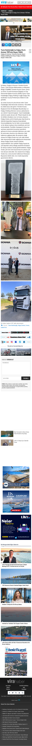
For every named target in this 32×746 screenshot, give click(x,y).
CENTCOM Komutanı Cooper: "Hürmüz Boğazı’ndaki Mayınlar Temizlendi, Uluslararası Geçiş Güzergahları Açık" (14, 720)
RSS (24, 687)
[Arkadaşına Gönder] (13, 44)
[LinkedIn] (9, 44)
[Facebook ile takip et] (9, 692)
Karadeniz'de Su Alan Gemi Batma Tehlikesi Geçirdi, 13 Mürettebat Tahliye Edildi (14, 724)
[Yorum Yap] (19, 44)
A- (30, 52)
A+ (30, 50)
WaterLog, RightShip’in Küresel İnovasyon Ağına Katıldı (15, 737)
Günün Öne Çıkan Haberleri (7, 704)
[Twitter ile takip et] (12, 692)
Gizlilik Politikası (23, 685)
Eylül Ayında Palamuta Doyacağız (9, 722)
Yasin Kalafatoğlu (12, 325)
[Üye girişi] (19, 692)
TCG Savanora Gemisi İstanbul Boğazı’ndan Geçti (13, 730)
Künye (8, 687)
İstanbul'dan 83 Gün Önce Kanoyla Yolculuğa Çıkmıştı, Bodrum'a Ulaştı (14, 739)
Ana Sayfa (8, 685)
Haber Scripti (14, 700)
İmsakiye (24, 689)
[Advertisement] (16, 412)
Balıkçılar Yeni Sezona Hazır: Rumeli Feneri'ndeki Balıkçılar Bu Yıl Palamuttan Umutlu (15, 729)
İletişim (8, 689)
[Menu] (18, 2)
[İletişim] (27, 2)
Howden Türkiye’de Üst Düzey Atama (10, 726)
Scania (27, 325)
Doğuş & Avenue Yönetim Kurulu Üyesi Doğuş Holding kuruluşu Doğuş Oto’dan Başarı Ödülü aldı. (13, 55)
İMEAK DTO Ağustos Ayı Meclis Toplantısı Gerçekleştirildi (15, 713)
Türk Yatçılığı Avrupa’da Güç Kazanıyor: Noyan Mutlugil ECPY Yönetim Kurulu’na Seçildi (14, 735)
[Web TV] (21, 2)
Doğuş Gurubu (21, 325)
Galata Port (4, 327)
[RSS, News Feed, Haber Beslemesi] (16, 692)
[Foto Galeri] (24, 2)
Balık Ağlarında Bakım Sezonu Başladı (11, 718)
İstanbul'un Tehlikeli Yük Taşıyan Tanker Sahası (13, 711)
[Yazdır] (16, 44)
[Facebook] (3, 44)
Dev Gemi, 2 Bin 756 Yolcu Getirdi (10, 732)
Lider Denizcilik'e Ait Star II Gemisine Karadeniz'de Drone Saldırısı (14, 716)
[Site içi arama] (29, 2)
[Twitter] (6, 44)
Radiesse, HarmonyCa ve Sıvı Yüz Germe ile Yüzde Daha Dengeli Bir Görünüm (14, 709)
